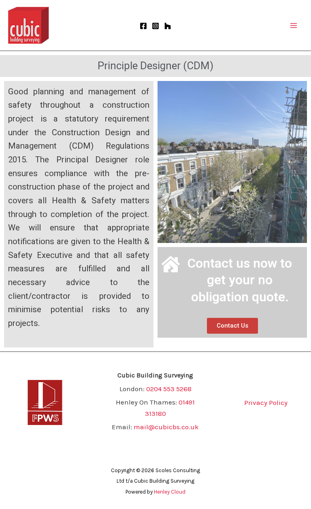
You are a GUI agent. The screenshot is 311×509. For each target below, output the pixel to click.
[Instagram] (155, 26)
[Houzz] (167, 26)
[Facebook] (143, 26)
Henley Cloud (169, 492)
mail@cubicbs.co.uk (166, 427)
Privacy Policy (266, 402)
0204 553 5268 (169, 389)
